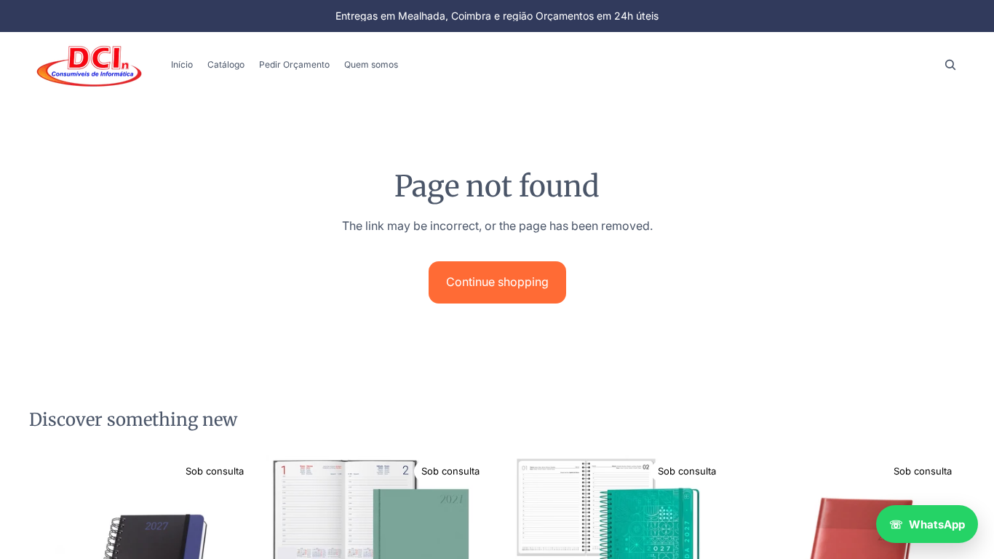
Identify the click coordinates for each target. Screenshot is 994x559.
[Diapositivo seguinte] (471, 542)
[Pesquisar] (950, 65)
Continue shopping (497, 281)
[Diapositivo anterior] (287, 542)
